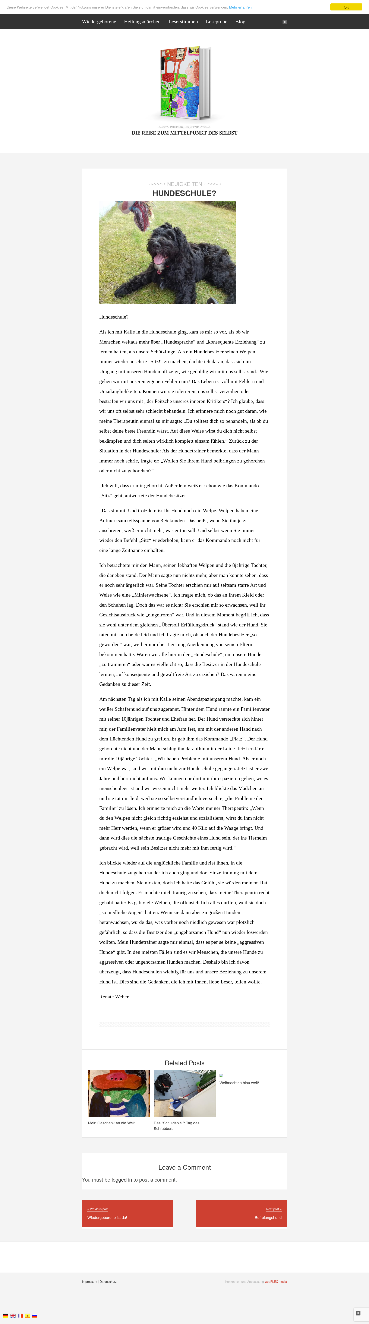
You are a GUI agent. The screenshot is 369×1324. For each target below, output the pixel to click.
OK (346, 7)
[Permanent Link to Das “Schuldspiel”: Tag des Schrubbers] (185, 1115)
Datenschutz (108, 1281)
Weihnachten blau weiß (239, 1082)
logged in (122, 1179)
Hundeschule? (184, 192)
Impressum (89, 1281)
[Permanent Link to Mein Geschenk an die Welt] (119, 1115)
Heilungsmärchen (142, 21)
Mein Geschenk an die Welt (111, 1122)
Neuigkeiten (184, 183)
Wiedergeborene (99, 21)
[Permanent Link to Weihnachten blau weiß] (221, 1075)
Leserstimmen (183, 21)
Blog (240, 21)
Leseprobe (216, 21)
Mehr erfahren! (241, 7)
